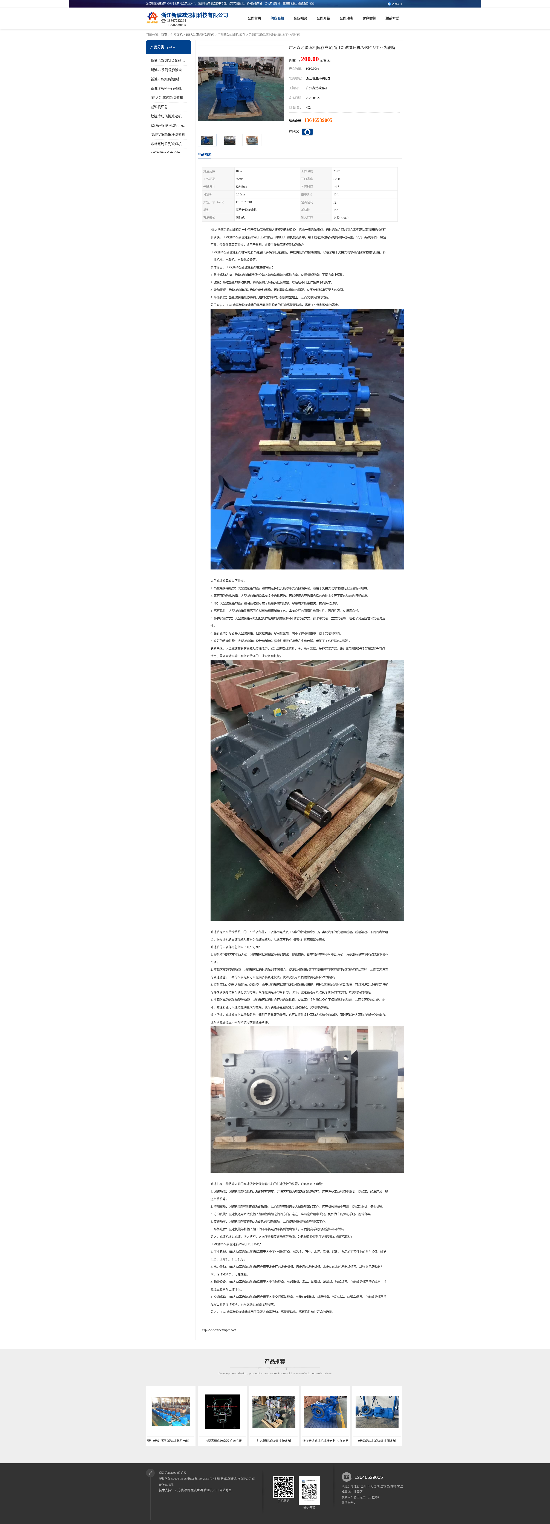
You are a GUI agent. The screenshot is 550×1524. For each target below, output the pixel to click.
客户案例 (369, 18)
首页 (164, 34)
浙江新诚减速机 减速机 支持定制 (377, 1441)
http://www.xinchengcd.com (219, 1330)
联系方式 (392, 18)
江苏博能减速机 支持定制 (171, 1441)
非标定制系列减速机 (166, 144)
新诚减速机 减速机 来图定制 (274, 1441)
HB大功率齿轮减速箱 (200, 34)
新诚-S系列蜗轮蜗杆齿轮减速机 (174, 79)
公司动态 (346, 18)
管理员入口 (211, 1490)
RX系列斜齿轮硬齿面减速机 (172, 125)
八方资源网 (182, 1490)
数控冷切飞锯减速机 (166, 116)
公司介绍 (323, 18)
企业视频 (300, 18)
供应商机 (277, 18)
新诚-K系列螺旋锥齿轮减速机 (173, 70)
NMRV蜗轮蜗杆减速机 (168, 135)
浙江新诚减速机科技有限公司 (233, 1478)
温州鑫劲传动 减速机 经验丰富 (325, 1441)
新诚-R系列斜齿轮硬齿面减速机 (175, 61)
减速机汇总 (159, 107)
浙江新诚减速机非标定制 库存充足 (222, 1441)
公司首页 (254, 18)
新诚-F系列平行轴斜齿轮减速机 (174, 88)
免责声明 (197, 1490)
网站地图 (226, 1490)
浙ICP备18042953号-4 (200, 1478)
